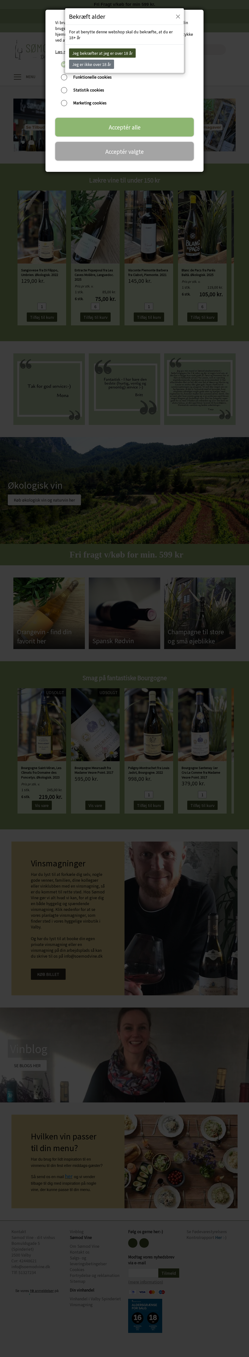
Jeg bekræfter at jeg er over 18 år (102, 53)
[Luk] (178, 16)
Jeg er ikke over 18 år (91, 64)
